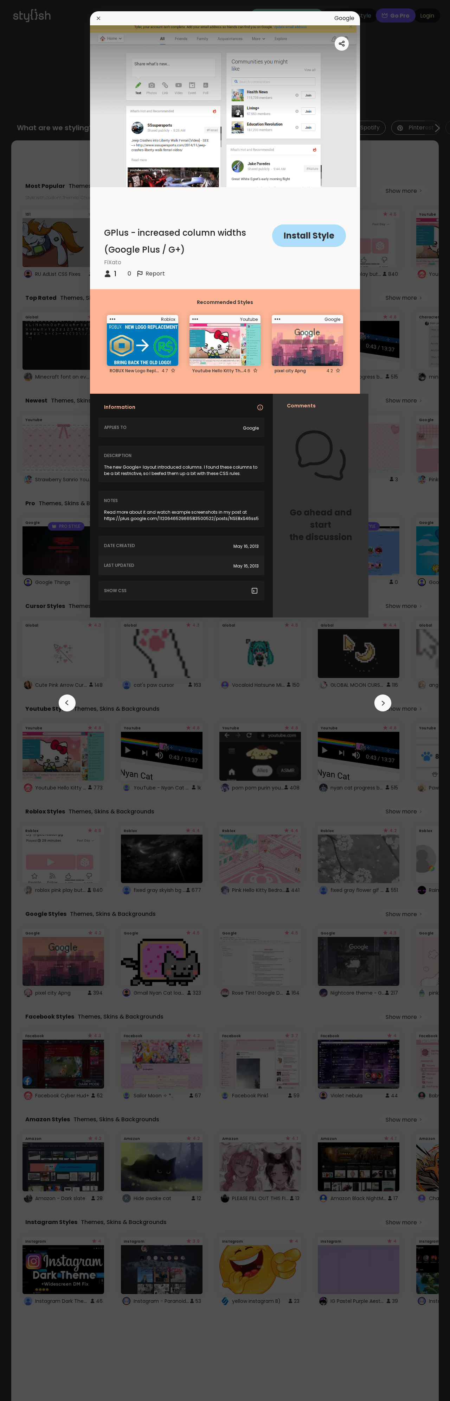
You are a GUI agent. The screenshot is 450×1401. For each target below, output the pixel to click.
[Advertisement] (28, 700)
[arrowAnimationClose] (67, 703)
